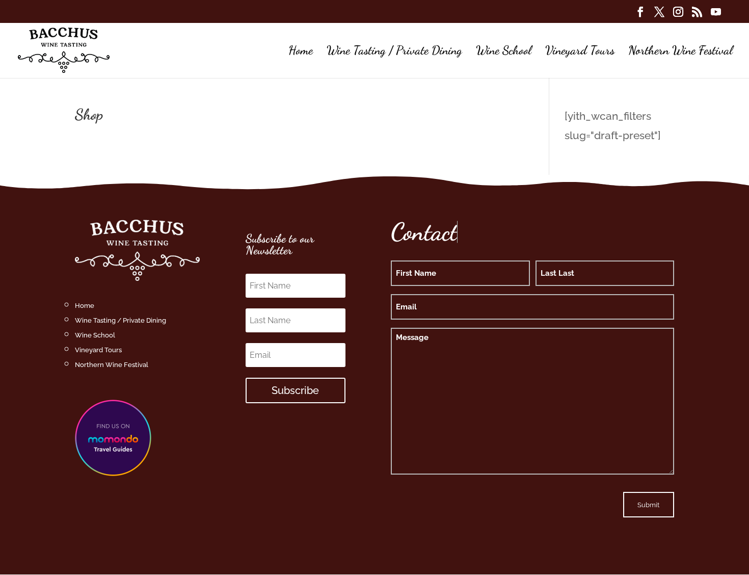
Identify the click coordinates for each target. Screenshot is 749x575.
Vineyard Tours (579, 52)
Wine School (503, 52)
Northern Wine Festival (680, 52)
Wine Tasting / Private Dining (394, 52)
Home (300, 52)
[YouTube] (716, 15)
